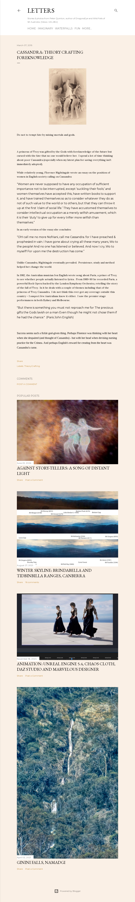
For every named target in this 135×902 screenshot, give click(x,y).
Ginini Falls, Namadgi (41, 862)
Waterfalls (64, 28)
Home (31, 28)
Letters (40, 10)
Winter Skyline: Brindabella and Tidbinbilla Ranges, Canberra (54, 573)
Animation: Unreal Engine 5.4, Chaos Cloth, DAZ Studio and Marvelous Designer (66, 666)
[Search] (116, 9)
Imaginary (45, 28)
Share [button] (20, 361)
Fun (77, 28)
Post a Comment (27, 384)
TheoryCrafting (32, 366)
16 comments (32, 582)
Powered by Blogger (70, 891)
